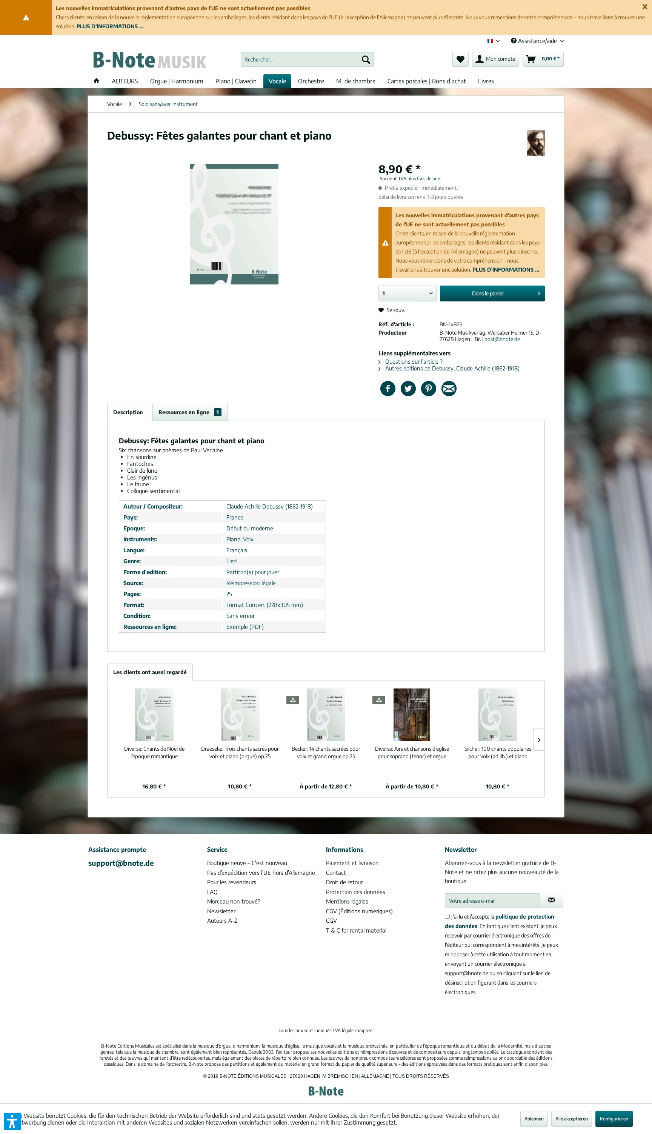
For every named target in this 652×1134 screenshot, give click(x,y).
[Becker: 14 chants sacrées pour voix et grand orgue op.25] (326, 714)
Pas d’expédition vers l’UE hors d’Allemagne (261, 872)
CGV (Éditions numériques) (359, 911)
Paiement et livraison (352, 862)
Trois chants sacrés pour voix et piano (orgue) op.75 (240, 752)
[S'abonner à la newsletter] (551, 900)
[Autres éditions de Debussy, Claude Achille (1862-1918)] (536, 143)
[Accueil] (96, 81)
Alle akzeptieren (571, 1119)
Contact (336, 872)
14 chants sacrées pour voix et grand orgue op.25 (326, 752)
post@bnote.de (502, 339)
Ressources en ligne (188, 412)
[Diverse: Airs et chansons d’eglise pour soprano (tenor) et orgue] (412, 714)
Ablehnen (534, 1119)
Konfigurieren (614, 1119)
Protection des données (355, 891)
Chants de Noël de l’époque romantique (154, 752)
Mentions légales (347, 901)
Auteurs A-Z (222, 920)
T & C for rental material (356, 930)
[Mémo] (460, 59)
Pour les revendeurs (231, 882)
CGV (331, 920)
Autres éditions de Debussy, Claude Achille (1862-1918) (452, 368)
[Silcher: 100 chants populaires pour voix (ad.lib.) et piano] (497, 714)
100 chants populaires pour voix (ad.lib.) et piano (497, 752)
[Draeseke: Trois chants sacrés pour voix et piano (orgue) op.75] (240, 714)
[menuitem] (307, 59)
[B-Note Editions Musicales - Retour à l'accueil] (149, 61)
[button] (12, 1121)
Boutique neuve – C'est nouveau (247, 862)
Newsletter (221, 911)
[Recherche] (366, 59)
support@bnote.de (121, 862)
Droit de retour (344, 882)
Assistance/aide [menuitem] (537, 40)
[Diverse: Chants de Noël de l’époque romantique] (154, 714)
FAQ (212, 891)
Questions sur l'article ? (413, 361)
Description (128, 412)
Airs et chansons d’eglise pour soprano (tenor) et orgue (412, 752)
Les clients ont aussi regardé (150, 672)
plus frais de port (424, 178)
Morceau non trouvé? (233, 901)
